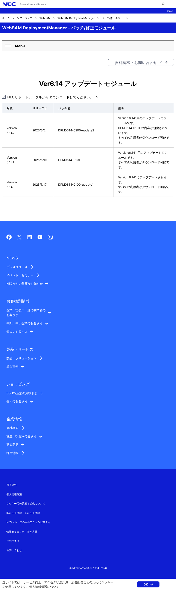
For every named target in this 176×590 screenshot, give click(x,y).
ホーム (6, 18)
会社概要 (12, 428)
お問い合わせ (14, 550)
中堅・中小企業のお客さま (24, 323)
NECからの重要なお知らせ (24, 283)
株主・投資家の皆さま (21, 436)
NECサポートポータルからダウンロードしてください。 (50, 97)
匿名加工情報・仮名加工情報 (23, 513)
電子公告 (11, 484)
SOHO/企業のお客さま (21, 393)
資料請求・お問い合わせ (136, 62)
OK (146, 584)
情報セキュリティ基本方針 (21, 531)
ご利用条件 (12, 540)
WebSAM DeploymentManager (76, 18)
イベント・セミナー (19, 275)
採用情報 (12, 453)
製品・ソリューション (21, 358)
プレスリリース (16, 267)
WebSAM (44, 18)
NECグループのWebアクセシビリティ (28, 522)
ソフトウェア (24, 18)
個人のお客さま (16, 331)
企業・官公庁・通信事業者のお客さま (26, 312)
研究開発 (12, 444)
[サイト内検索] (163, 4)
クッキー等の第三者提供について (25, 503)
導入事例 (12, 366)
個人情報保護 (38, 586)
